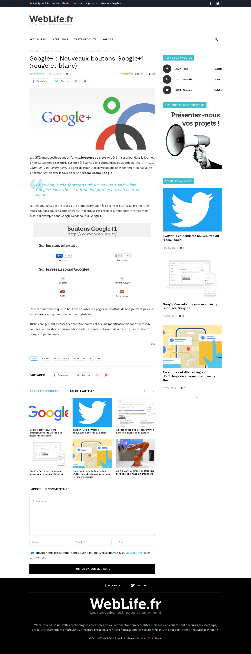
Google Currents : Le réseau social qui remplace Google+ (46, 472)
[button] (216, 39)
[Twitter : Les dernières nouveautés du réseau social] (92, 412)
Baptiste (39, 73)
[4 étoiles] (129, 74)
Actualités (37, 39)
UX (98, 358)
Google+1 (79, 358)
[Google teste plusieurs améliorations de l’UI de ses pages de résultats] (48, 412)
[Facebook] (210, 3)
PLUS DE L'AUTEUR (80, 391)
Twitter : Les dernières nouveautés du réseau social (89, 431)
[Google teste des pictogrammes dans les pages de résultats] (135, 412)
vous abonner (135, 553)
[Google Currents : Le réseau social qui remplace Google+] (48, 453)
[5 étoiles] (132, 74)
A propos (91, 3)
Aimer (218, 68)
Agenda (107, 39)
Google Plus (61, 358)
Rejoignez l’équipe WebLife (49, 3)
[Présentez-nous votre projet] (192, 168)
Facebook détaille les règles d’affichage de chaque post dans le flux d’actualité (92, 474)
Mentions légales (111, 3)
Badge (45, 358)
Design (46, 51)
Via (153, 344)
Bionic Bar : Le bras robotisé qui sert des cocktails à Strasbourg (135, 472)
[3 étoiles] (127, 74)
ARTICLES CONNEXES (45, 391)
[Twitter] (218, 3)
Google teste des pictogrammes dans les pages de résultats (135, 431)
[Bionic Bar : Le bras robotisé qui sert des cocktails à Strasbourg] (135, 453)
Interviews (60, 39)
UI (91, 358)
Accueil (33, 51)
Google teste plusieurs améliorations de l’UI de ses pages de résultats (45, 432)
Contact (77, 3)
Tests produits (85, 39)
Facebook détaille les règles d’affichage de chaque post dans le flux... (189, 376)
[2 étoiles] (125, 74)
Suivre (218, 79)
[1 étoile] (122, 74)
